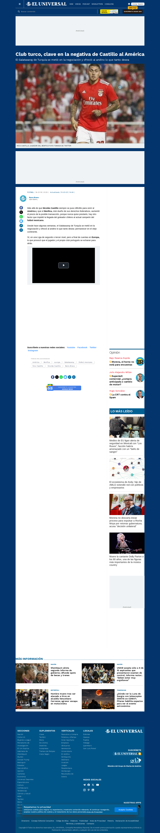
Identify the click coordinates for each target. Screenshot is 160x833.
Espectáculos (23, 782)
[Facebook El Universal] (88, 785)
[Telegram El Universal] (84, 785)
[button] (133, 12)
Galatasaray (69, 362)
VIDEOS (78, 4)
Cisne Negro (44, 754)
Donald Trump (23, 760)
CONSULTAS (109, 4)
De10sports (66, 757)
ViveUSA (64, 762)
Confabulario (22, 788)
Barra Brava (70, 366)
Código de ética (62, 821)
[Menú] (20, 4)
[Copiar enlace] (21, 225)
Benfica (47, 362)
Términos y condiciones (75, 824)
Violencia (74, 821)
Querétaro (87, 746)
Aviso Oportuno (67, 740)
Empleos (65, 743)
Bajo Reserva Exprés (119, 358)
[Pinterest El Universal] (88, 790)
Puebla (86, 740)
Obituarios (65, 746)
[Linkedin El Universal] (93, 790)
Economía (21, 777)
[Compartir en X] (21, 212)
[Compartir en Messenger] (21, 221)
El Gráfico (65, 754)
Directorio (25, 821)
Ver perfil (33, 199)
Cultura (20, 785)
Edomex (86, 734)
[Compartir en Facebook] (21, 208)
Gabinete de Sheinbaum (22, 752)
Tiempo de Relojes (47, 751)
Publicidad (83, 821)
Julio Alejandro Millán (120, 372)
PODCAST (86, 4)
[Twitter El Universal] (93, 785)
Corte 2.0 (21, 737)
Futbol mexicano (86, 362)
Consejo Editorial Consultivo (42, 821)
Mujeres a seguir (24, 740)
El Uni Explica (23, 748)
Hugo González (117, 391)
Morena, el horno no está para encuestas (121, 363)
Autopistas (43, 748)
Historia (110, 821)
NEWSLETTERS (97, 4)
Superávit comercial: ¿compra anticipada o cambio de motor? (120, 380)
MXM (71, 4)
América (36, 362)
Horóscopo (65, 771)
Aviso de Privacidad (98, 821)
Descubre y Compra (69, 734)
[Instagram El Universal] (84, 790)
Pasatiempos (66, 768)
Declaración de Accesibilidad (127, 821)
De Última (43, 743)
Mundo (20, 757)
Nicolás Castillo (54, 366)
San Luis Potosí (89, 748)
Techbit (20, 799)
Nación (20, 734)
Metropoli (21, 762)
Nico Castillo (38, 366)
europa (57, 362)
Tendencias (22, 791)
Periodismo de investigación (23, 744)
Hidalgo (86, 743)
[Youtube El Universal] (97, 785)
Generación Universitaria (66, 749)
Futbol (30, 192)
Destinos (43, 746)
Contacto (90, 824)
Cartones (21, 774)
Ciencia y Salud (23, 793)
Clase (41, 734)
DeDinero (65, 760)
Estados (20, 765)
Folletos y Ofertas (68, 737)
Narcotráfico (22, 768)
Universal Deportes (25, 779)
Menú (19, 802)
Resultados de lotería (67, 775)
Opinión (114, 352)
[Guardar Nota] (21, 230)
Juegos (64, 765)
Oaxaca (86, 737)
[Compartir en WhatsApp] (21, 216)
